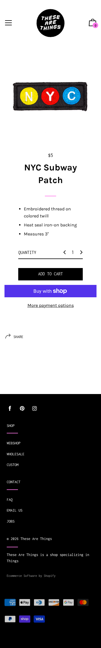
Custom (13, 465)
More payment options (50, 305)
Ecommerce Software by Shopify (31, 575)
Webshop (13, 443)
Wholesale (15, 454)
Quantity (27, 252)
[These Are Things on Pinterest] (22, 408)
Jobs (11, 521)
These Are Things (36, 539)
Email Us (14, 510)
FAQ (10, 500)
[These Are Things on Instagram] (34, 408)
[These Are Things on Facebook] (10, 408)
